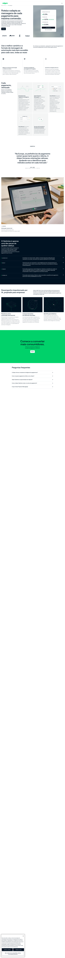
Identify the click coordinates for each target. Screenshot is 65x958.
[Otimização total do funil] (32, 205)
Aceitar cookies (7, 949)
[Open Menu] (62, 3)
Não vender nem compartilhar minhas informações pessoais (13, 954)
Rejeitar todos (19, 949)
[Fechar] (23, 936)
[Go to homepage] (5, 3)
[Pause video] (61, 35)
